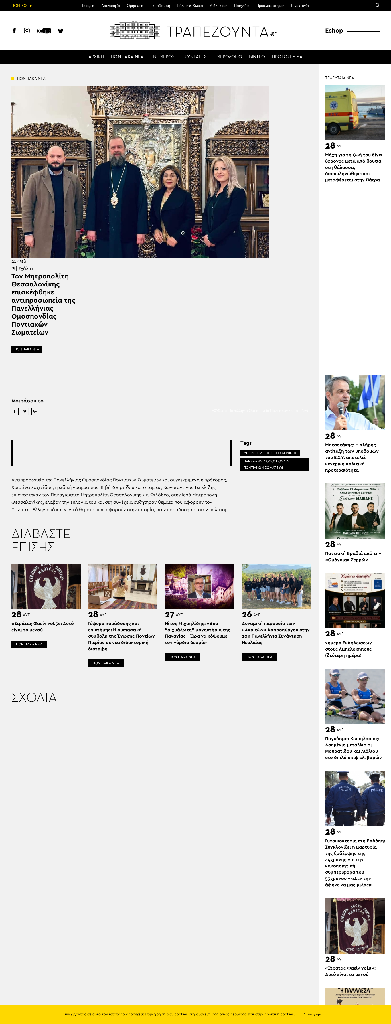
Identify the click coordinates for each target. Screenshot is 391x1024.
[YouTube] (44, 31)
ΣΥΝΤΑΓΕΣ (195, 57)
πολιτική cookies (279, 1014)
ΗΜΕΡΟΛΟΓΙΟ (227, 57)
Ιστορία (88, 6)
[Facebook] (14, 31)
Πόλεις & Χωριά (190, 6)
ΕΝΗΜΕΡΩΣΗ (164, 57)
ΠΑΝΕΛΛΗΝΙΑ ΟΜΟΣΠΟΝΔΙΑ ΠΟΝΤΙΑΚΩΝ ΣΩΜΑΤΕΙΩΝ (266, 464)
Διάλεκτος (218, 6)
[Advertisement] (121, 453)
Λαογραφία (110, 6)
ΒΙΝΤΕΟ (257, 57)
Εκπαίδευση (160, 6)
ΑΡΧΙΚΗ (96, 57)
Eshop (334, 30)
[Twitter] (61, 31)
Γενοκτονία (300, 6)
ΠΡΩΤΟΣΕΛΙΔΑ (287, 57)
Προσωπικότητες (270, 6)
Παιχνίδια (242, 6)
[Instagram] (27, 31)
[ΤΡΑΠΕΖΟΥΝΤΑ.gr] (195, 30)
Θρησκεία (135, 6)
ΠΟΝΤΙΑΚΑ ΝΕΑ (127, 57)
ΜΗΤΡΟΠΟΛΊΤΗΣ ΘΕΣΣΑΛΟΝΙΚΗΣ (270, 453)
